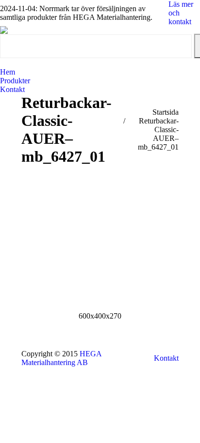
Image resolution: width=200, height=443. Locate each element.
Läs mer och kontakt (180, 13)
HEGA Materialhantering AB (61, 358)
